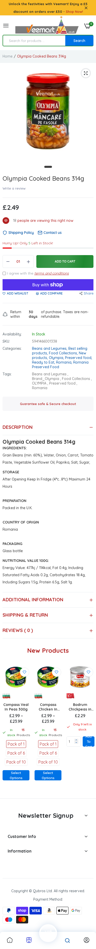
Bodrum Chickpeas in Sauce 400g (80, 707)
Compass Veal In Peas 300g (16, 707)
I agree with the (38, 273)
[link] (24, 672)
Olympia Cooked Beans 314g (43, 178)
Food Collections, (64, 353)
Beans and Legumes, (50, 348)
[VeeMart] (47, 26)
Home (8, 56)
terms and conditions (51, 273)
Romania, (64, 362)
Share (88, 293)
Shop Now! (74, 11)
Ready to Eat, (44, 362)
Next (87, 729)
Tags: (7, 374)
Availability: (12, 334)
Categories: (12, 348)
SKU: (6, 341)
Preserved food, (78, 357)
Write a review (14, 188)
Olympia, (57, 357)
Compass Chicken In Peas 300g (48, 707)
